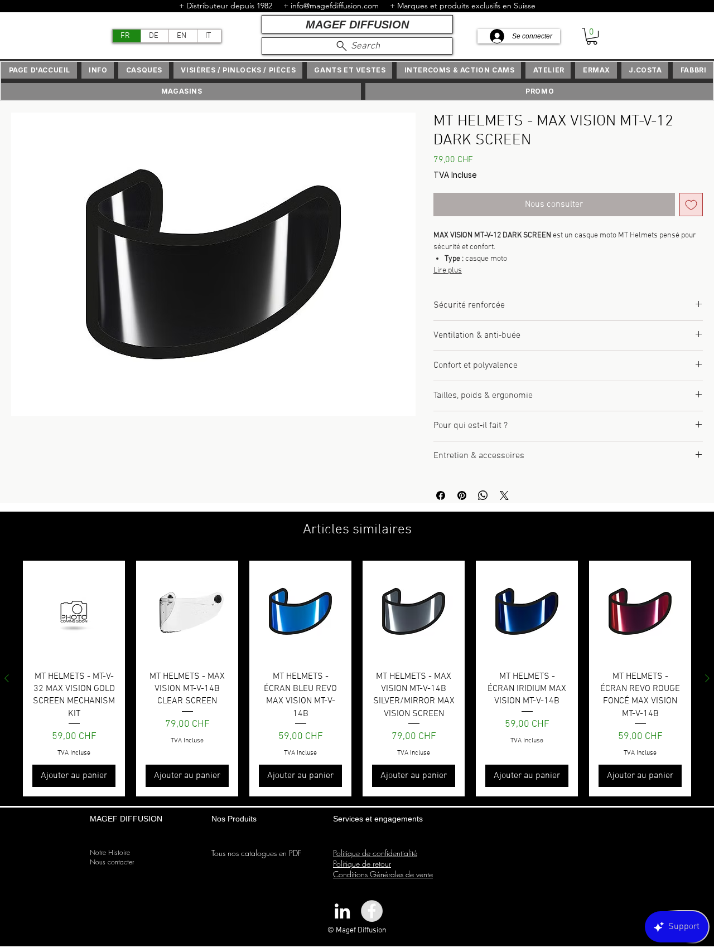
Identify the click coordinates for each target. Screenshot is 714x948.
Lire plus (447, 270)
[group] (357, 678)
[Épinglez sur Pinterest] (462, 495)
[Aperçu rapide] (74, 612)
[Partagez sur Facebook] (440, 495)
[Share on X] (504, 495)
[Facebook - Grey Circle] (372, 911)
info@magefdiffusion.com (335, 6)
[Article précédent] (6, 678)
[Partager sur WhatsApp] (483, 495)
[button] (592, 36)
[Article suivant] (707, 678)
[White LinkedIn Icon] (342, 911)
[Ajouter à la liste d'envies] (691, 204)
